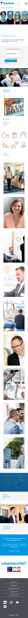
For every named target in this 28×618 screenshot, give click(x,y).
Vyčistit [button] (7, 63)
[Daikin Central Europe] (7, 3)
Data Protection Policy (14, 588)
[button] (25, 3)
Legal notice (14, 582)
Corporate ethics (14, 591)
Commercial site (14, 595)
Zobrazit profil (18, 4)
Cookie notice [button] (14, 585)
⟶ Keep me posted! (14, 551)
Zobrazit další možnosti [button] (12, 58)
